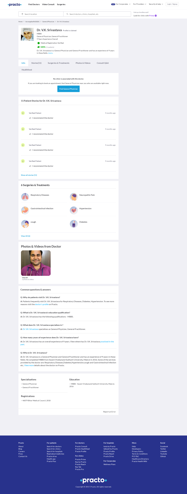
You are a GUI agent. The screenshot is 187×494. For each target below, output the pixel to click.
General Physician (30, 384)
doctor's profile (41, 304)
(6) (25, 236)
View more (29, 365)
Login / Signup (172, 4)
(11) (36, 63)
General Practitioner (31, 387)
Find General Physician (68, 89)
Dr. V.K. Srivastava (30, 329)
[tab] (23, 63)
